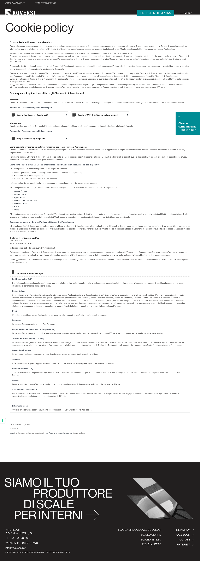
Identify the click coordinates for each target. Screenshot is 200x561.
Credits (50, 552)
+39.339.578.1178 (28, 543)
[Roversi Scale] (20, 12)
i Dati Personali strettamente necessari (58, 433)
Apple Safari (19, 197)
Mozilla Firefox (20, 194)
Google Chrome (20, 191)
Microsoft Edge (20, 203)
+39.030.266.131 (20, 538)
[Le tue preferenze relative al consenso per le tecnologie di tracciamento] (3, 421)
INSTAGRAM (183, 529)
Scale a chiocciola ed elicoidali (139, 529)
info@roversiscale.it (15, 548)
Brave (16, 206)
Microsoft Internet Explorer (25, 200)
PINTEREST (183, 544)
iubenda (12, 433)
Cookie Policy (28, 552)
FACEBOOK (183, 534)
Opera (16, 209)
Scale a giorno (151, 534)
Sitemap (40, 552)
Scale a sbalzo (151, 539)
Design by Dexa (62, 552)
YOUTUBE (184, 539)
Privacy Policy (12, 552)
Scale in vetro (151, 544)
